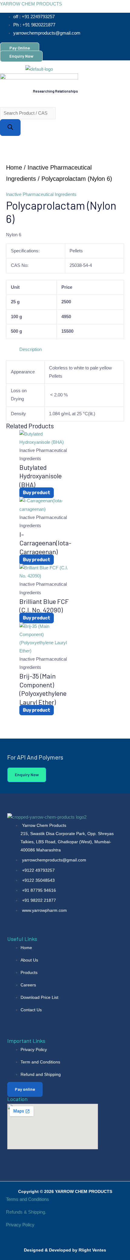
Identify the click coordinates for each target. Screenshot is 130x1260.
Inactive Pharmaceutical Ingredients (41, 194)
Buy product (36, 492)
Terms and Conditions (27, 1199)
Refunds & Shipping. (26, 1212)
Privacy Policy (21, 1224)
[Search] (10, 127)
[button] (26, 99)
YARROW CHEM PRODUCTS (31, 4)
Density (18, 413)
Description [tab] (30, 349)
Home (14, 167)
